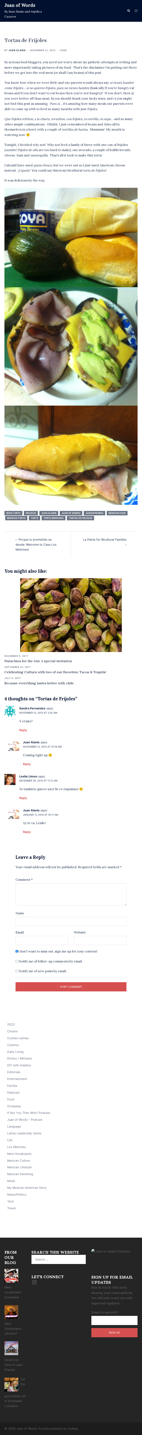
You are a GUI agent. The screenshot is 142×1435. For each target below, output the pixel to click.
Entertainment (17, 1079)
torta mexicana (53, 518)
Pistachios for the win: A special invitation (38, 661)
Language (14, 1126)
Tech (10, 1201)
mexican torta (16, 518)
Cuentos (13, 1045)
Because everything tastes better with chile (39, 683)
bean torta (13, 513)
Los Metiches (16, 1147)
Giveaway (14, 1106)
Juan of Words (19, 5)
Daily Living (15, 1052)
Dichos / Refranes (19, 1058)
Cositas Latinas (18, 1038)
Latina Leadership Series (24, 1133)
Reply (23, 730)
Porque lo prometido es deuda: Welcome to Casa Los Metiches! (36, 544)
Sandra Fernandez (32, 708)
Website (80, 932)
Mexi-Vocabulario (19, 1154)
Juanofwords (94, 513)
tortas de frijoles (80, 518)
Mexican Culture (18, 1160)
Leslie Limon (28, 776)
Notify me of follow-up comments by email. (51, 961)
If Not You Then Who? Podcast (28, 1113)
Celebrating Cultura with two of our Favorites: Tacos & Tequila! (55, 672)
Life (9, 1140)
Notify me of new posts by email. (43, 971)
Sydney (73, 1428)
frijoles (31, 513)
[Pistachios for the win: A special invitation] (71, 615)
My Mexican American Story (27, 1188)
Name (20, 913)
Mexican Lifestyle (19, 1167)
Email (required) (104, 1312)
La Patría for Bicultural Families (104, 539)
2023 (11, 1024)
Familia (12, 1086)
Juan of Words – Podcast (24, 1119)
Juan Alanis (17, 50)
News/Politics (16, 1194)
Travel (11, 1208)
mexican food (117, 513)
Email (20, 932)
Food (63, 50)
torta (34, 518)
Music (11, 1181)
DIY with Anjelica (19, 1065)
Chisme (12, 1031)
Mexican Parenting (20, 1174)
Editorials (13, 1072)
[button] (128, 10)
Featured (13, 1092)
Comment (24, 880)
